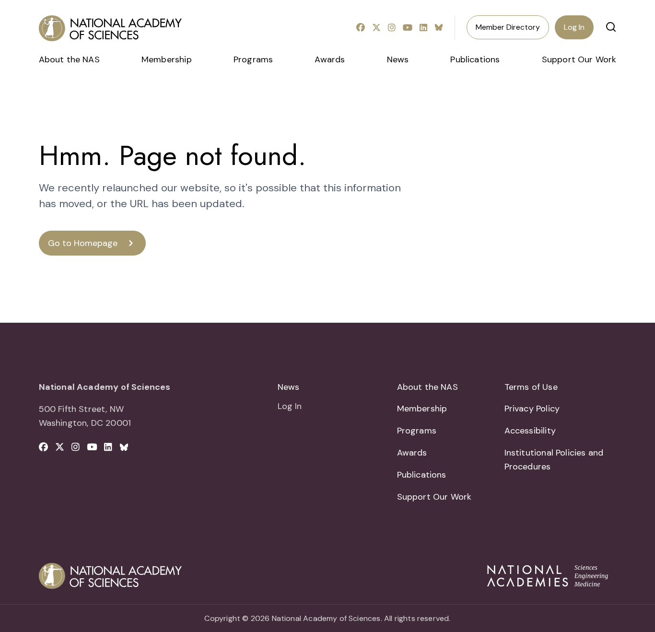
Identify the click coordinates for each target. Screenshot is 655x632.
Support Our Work (579, 59)
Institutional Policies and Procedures (554, 459)
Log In (574, 27)
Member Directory (508, 27)
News (398, 59)
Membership (166, 59)
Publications (475, 59)
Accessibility (530, 430)
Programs (253, 59)
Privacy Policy (532, 408)
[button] (611, 27)
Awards (330, 59)
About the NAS (69, 59)
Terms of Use (531, 387)
